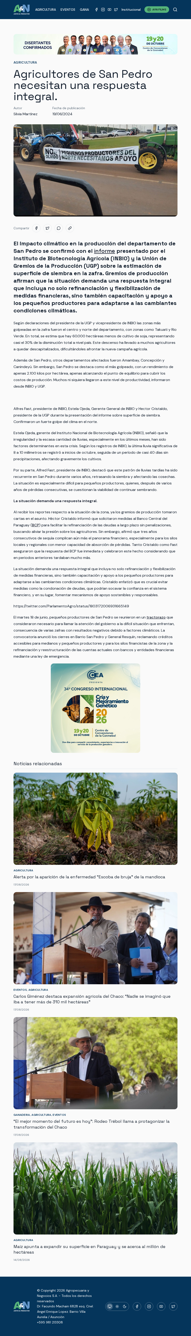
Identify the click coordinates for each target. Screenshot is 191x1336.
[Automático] (109, 1306)
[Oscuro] (124, 1306)
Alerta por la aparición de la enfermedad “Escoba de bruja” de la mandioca (89, 876)
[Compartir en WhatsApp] (59, 228)
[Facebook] (96, 9)
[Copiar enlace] (70, 228)
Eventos (68, 9)
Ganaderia (89, 9)
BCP (35, 525)
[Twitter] (116, 9)
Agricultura (45, 9)
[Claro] (117, 1306)
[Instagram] (103, 9)
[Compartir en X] (47, 228)
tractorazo (156, 617)
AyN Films (159, 9)
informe (104, 250)
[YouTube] (109, 9)
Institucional (131, 9)
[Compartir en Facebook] (36, 228)
